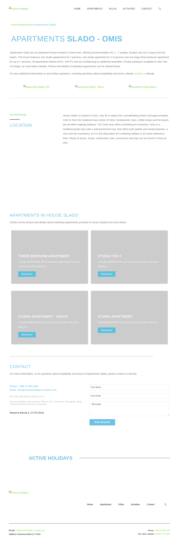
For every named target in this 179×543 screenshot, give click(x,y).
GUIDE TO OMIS (162, 534)
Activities (129, 9)
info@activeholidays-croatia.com (37, 390)
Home (77, 9)
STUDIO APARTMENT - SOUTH (43, 317)
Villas (112, 9)
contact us (139, 73)
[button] (160, 9)
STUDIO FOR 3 (109, 256)
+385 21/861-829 (28, 386)
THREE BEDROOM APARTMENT (44, 256)
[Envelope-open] (20, 422)
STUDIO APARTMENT (115, 317)
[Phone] (12, 422)
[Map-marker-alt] (27, 422)
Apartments (95, 9)
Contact (146, 9)
